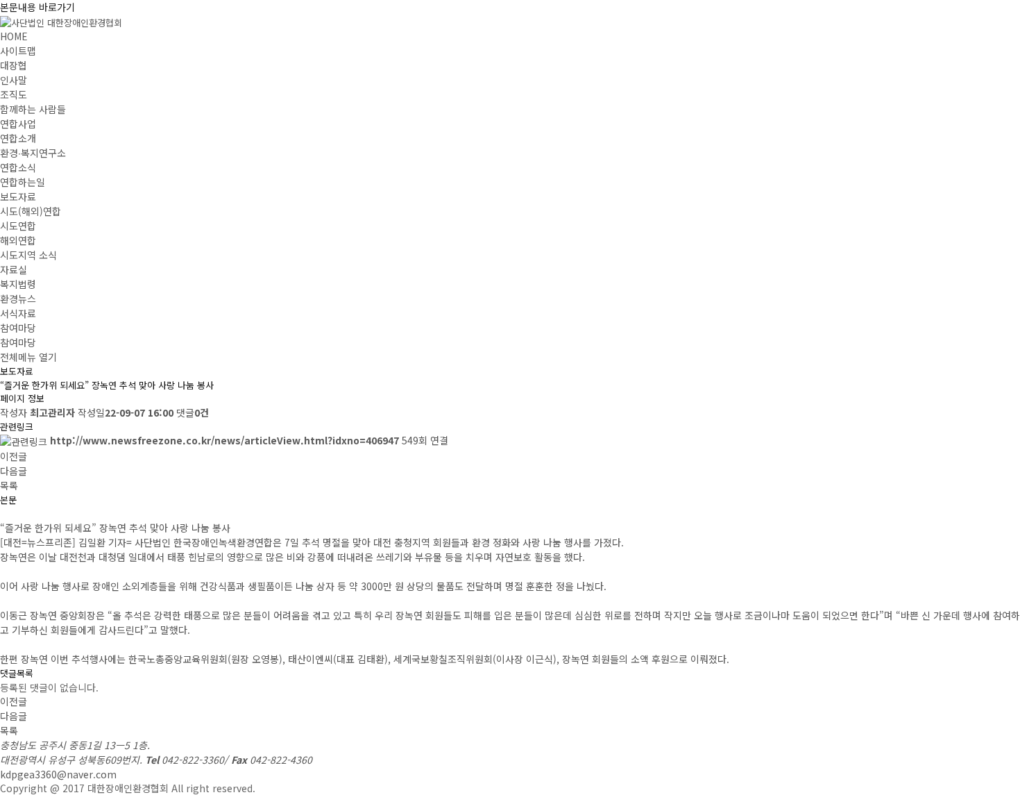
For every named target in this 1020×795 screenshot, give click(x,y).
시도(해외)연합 (30, 211)
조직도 (13, 94)
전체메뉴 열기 (28, 357)
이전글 (13, 456)
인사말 (13, 80)
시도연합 (18, 226)
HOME (14, 36)
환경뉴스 (18, 299)
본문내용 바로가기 (37, 7)
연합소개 (18, 138)
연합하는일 (22, 182)
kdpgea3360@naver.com (58, 774)
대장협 (13, 65)
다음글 (13, 471)
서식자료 (18, 313)
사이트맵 (18, 51)
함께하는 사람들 (33, 109)
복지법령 (18, 284)
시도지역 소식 (28, 255)
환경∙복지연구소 (33, 153)
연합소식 (18, 167)
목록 (9, 485)
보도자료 (18, 196)
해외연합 (18, 240)
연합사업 (18, 124)
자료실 (13, 269)
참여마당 (18, 328)
